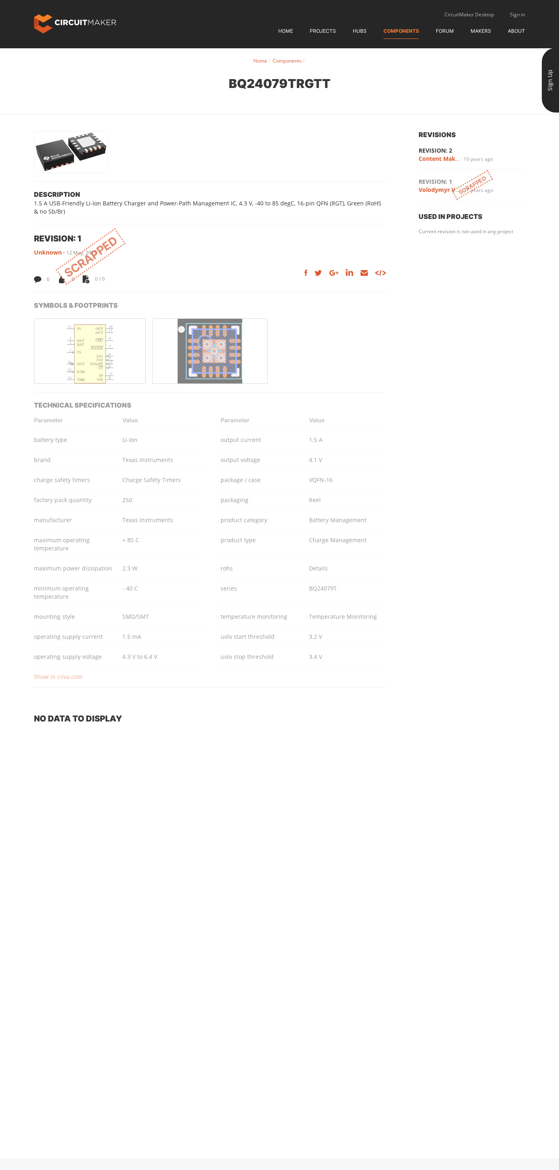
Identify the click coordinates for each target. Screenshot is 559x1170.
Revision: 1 (435, 181)
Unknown (48, 252)
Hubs (360, 30)
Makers (481, 30)
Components (401, 30)
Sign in (517, 14)
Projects (323, 30)
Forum (445, 30)
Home (285, 30)
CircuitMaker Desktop (469, 14)
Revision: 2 (435, 150)
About (516, 30)
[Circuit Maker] (75, 23)
